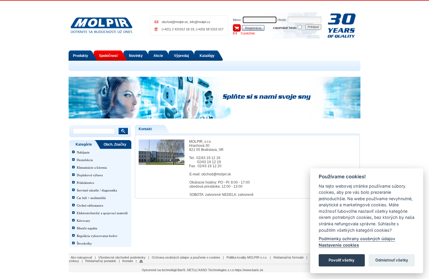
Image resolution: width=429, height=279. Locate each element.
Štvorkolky (84, 243)
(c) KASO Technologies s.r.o (213, 270)
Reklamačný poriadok (100, 261)
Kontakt (127, 261)
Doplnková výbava (90, 175)
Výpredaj (181, 56)
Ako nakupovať (81, 257)
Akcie (158, 56)
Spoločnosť (108, 56)
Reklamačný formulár (288, 257)
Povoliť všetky (342, 260)
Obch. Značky (115, 144)
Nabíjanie (83, 152)
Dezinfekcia (85, 160)
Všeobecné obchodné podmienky (122, 257)
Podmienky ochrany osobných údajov (357, 238)
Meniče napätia (87, 228)
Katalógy (207, 56)
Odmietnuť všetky (391, 260)
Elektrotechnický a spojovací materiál (102, 213)
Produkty (80, 56)
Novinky (136, 56)
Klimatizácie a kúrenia (92, 167)
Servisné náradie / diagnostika (97, 190)
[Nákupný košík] (237, 27)
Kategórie (84, 144)
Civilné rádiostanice (90, 205)
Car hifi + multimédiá (91, 198)
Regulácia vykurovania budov (97, 236)
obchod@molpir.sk (175, 22)
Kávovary (83, 220)
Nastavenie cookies (339, 245)
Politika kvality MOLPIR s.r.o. (246, 257)
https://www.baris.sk (249, 270)
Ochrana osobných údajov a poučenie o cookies (186, 257)
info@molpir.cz (200, 22)
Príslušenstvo (85, 182)
